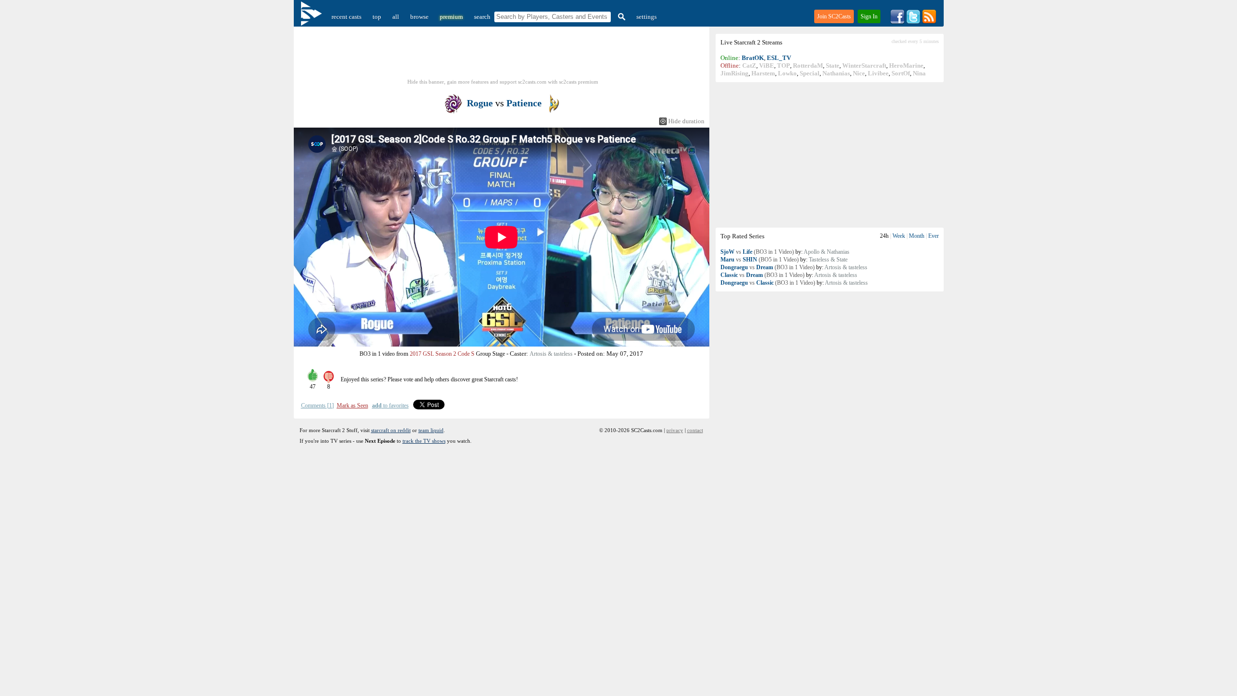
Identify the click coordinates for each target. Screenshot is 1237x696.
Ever (933, 235)
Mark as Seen (352, 405)
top (377, 16)
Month (916, 235)
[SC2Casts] (313, 16)
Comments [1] (317, 405)
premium (451, 16)
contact (695, 430)
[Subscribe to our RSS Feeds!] (929, 22)
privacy (674, 430)
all (395, 16)
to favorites (390, 405)
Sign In (869, 16)
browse (419, 16)
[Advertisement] (830, 154)
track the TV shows (424, 441)
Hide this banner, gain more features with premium (502, 82)
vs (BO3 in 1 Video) (757, 251)
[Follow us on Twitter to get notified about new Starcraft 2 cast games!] (913, 22)
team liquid (431, 430)
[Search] (620, 16)
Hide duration (686, 121)
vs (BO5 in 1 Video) (759, 259)
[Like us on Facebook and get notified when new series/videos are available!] (897, 22)
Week (898, 235)
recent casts (346, 16)
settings (646, 16)
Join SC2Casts (834, 16)
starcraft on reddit (391, 430)
